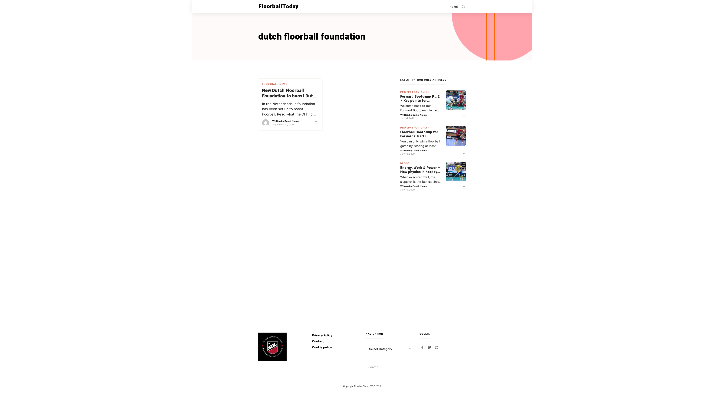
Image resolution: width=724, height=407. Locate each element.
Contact (318, 341)
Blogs (405, 163)
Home (453, 6)
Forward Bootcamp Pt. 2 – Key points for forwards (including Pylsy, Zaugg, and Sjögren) (419, 99)
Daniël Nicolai (292, 121)
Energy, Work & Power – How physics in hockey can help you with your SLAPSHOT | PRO (420, 170)
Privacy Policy (322, 335)
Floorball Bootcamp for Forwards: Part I (419, 134)
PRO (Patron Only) (414, 92)
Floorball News (275, 84)
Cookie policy (322, 347)
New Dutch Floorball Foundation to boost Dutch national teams (290, 93)
